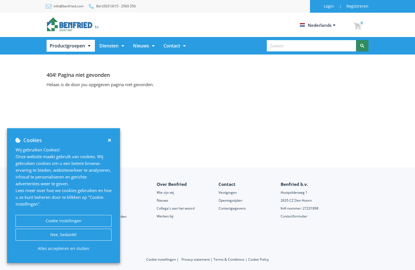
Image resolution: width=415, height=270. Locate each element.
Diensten (109, 46)
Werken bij (165, 216)
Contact (171, 46)
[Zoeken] (362, 45)
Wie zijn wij (165, 192)
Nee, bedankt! (63, 234)
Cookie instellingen (64, 220)
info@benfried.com (69, 6)
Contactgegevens (232, 208)
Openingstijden (230, 200)
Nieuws (141, 46)
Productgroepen (67, 46)
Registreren (357, 6)
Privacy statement (196, 259)
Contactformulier (294, 216)
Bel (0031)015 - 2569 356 (116, 6)
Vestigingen (228, 192)
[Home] (74, 24)
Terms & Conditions (228, 259)
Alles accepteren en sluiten (63, 248)
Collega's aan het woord (176, 208)
